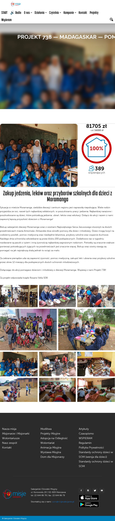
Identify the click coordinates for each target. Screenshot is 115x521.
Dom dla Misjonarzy (52, 457)
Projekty (94, 13)
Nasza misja (9, 429)
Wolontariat (47, 443)
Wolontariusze (11, 438)
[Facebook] (81, 490)
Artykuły (84, 429)
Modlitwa (46, 429)
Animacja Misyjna (50, 447)
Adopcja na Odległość (54, 438)
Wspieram (6, 20)
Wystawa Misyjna (50, 452)
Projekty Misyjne (50, 433)
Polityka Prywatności (91, 447)
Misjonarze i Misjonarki (15, 433)
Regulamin (85, 443)
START (4, 13)
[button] (111, 19)
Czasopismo (86, 433)
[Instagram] (88, 490)
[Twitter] (95, 490)
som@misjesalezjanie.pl (63, 501)
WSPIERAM (85, 438)
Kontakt (83, 13)
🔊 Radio (15, 13)
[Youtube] (101, 490)
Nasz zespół (9, 443)
